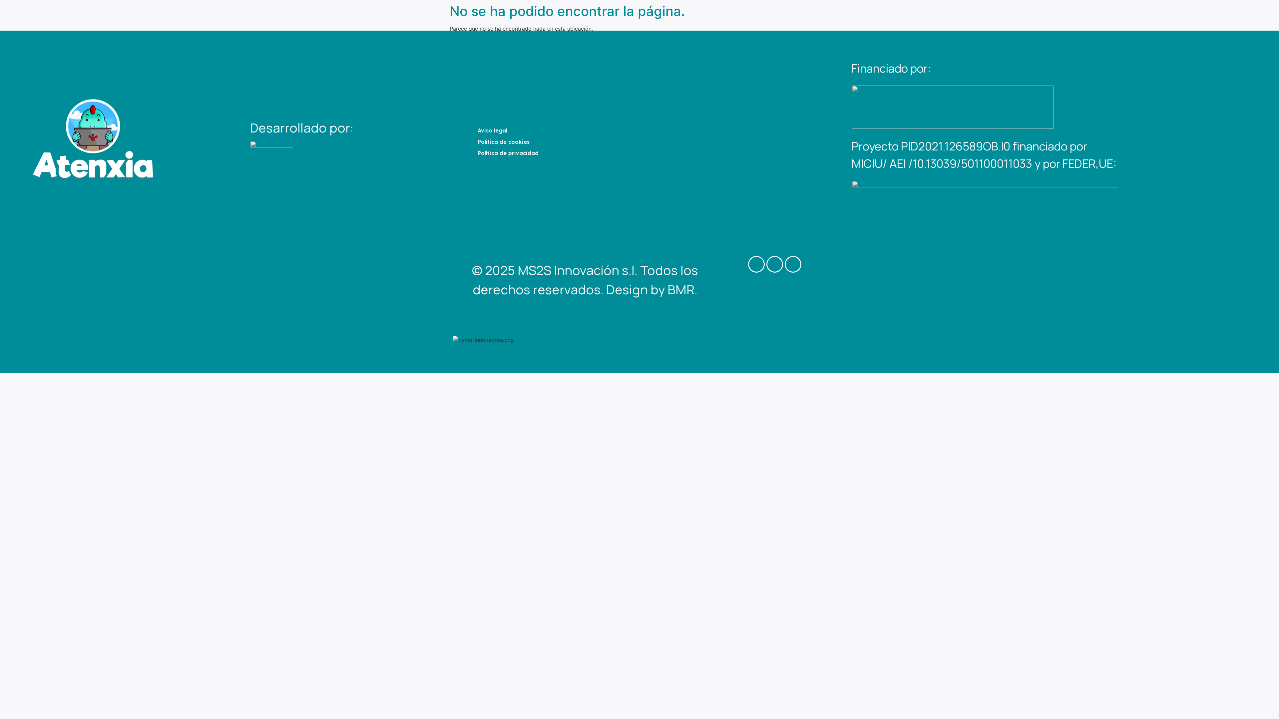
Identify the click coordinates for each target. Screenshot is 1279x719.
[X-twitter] (756, 264)
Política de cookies (504, 141)
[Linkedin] (774, 264)
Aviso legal (492, 130)
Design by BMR (650, 289)
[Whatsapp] (793, 264)
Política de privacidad (508, 153)
